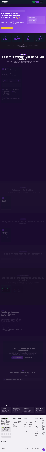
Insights (25, 1)
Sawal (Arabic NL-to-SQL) (20, 422)
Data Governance (14, 430)
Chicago (20, 444)
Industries (15, 1)
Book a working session (16, 356)
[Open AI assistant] (43, 449)
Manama (2, 444)
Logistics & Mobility (30, 426)
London (23, 444)
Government (31, 424)
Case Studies (37, 448)
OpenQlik (19, 420)
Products (20, 1)
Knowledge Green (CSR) (36, 431)
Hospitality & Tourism (17, 263)
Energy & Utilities (17, 260)
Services (11, 1)
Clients (36, 421)
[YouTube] (10, 434)
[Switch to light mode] (44, 2)
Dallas (15, 444)
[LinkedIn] (4, 434)
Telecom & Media (30, 423)
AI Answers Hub (36, 429)
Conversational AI (15, 420)
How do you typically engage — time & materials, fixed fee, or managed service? (19, 386)
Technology (40, 263)
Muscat (5, 444)
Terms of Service (32, 448)
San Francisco (12, 444)
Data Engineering (14, 425)
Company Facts (36, 434)
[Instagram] (6, 434)
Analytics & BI (15, 426)
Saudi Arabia (25, 431)
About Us (36, 420)
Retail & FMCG (26, 422)
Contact (37, 1)
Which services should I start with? (11, 382)
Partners (36, 422)
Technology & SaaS (26, 428)
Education (28, 260)
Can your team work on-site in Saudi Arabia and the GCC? (15, 390)
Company (29, 1)
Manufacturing (29, 263)
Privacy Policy (27, 448)
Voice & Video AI (15, 423)
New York (8, 444)
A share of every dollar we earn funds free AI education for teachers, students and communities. (6, 429)
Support (36, 426)
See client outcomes (28, 356)
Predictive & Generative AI (15, 428)
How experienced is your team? (10, 394)
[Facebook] (2, 434)
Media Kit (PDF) (42, 448)
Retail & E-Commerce (6, 260)
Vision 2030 (36, 427)
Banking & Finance (25, 420)
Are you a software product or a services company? (14, 378)
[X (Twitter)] (8, 434)
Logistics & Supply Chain (6, 263)
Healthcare (30, 420)
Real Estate (40, 260)
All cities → (26, 444)
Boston (18, 444)
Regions (36, 435)
